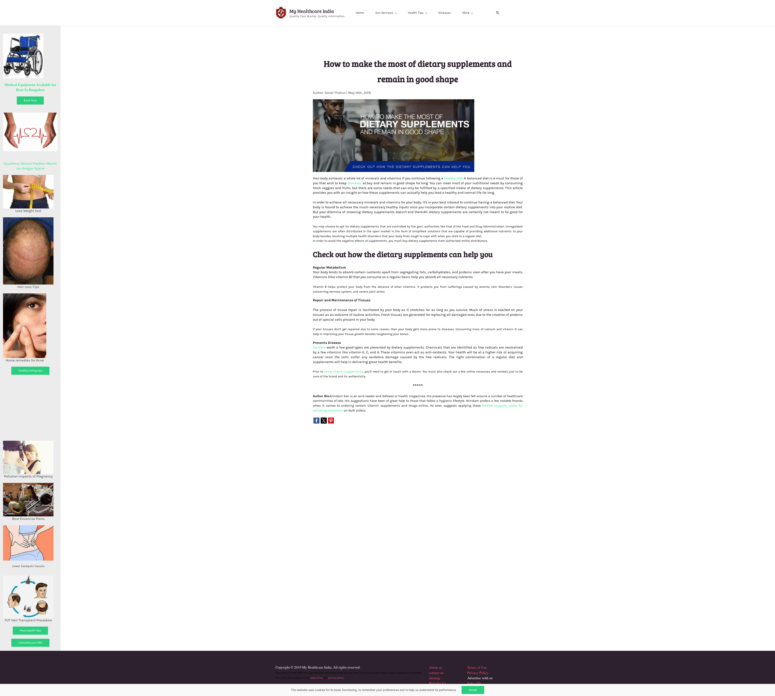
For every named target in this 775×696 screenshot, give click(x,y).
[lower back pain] (28, 527)
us (440, 667)
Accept (473, 690)
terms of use (316, 677)
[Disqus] (418, 478)
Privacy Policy (478, 672)
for (439, 683)
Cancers (319, 347)
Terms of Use (477, 667)
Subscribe (474, 683)
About (433, 667)
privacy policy (336, 677)
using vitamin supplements (343, 371)
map (437, 677)
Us (443, 683)
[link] (316, 421)
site (431, 677)
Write (433, 683)
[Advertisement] (37, 407)
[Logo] (280, 12)
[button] (496, 13)
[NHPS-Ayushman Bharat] (30, 115)
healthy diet (453, 178)
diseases (355, 183)
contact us (436, 672)
